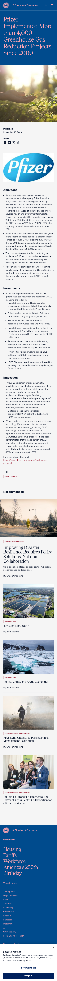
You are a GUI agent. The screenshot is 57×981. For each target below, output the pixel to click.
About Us (7, 903)
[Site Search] (46, 5)
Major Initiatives (10, 895)
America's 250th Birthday (20, 870)
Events (6, 899)
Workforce (14, 861)
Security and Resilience (14, 542)
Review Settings (28, 968)
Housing (12, 849)
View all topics (9, 883)
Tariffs (10, 855)
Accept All (28, 975)
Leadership (8, 907)
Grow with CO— (10, 931)
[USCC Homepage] (28, 830)
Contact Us (8, 911)
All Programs (9, 891)
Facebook (7, 919)
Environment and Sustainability (18, 733)
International (10, 621)
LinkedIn (7, 915)
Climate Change (11, 476)
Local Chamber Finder (13, 935)
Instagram (8, 923)
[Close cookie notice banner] (54, 947)
